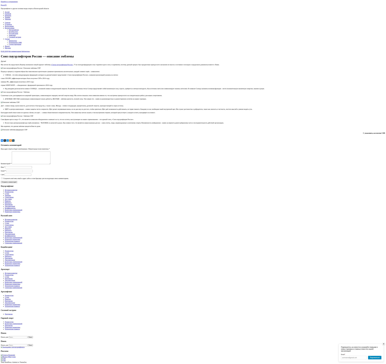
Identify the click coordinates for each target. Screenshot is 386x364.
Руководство (9, 192)
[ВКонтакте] (2, 140)
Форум (7, 46)
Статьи (7, 39)
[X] (5, 140)
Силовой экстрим (15, 37)
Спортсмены (9, 197)
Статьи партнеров (15, 44)
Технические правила (12, 241)
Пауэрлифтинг (14, 30)
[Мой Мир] (7, 140)
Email (3, 171)
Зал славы (8, 199)
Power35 (4, 5)
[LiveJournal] (13, 140)
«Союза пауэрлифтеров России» (62, 65)
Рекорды (8, 201)
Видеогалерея (9, 28)
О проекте (8, 24)
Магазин (8, 48)
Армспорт (12, 35)
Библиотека (13, 41)
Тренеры (8, 195)
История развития (11, 190)
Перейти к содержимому (9, 2)
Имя (3, 167)
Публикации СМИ (15, 42)
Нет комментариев (14, 51)
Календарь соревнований (13, 210)
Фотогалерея (9, 26)
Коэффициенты (10, 208)
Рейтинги (8, 203)
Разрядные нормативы (12, 212)
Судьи (7, 193)
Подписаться (375, 357)
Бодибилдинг (13, 32)
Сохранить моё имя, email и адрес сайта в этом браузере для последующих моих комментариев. (36, 178)
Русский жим (13, 33)
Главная (7, 22)
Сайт (2, 174)
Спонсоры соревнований (13, 243)
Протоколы (9, 204)
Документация (10, 206)
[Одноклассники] (10, 140)
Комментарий (6, 163)
